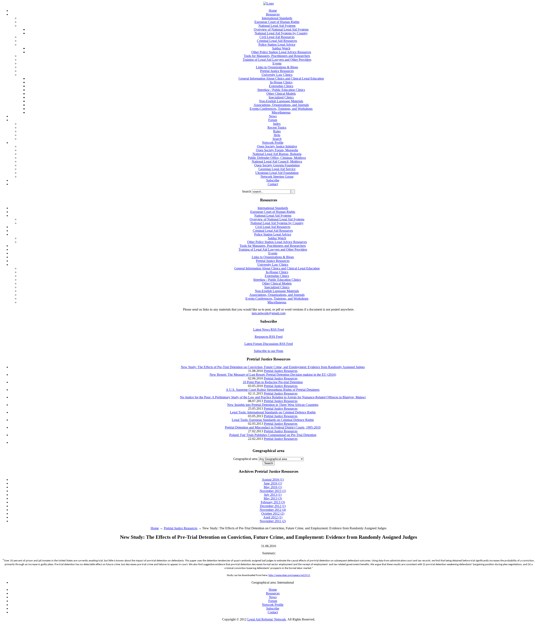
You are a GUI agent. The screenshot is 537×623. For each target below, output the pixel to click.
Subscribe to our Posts (268, 351)
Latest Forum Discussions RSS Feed (268, 344)
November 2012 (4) (273, 510)
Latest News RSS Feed (268, 329)
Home (155, 528)
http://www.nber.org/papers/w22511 (289, 575)
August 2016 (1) (273, 479)
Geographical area (245, 459)
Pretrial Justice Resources (280, 371)
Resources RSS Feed (269, 336)
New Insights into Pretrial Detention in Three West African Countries (272, 405)
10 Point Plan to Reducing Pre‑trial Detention (273, 382)
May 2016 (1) (273, 487)
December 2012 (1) (273, 506)
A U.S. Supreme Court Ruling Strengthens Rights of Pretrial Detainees (272, 389)
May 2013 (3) (273, 498)
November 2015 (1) (273, 491)
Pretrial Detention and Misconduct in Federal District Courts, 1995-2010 (273, 427)
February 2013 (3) (273, 502)
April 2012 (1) (272, 517)
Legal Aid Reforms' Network (266, 619)
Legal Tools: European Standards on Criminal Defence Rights (273, 420)
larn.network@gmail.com (268, 313)
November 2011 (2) (273, 521)
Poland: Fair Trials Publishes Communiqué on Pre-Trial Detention (272, 435)
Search (247, 191)
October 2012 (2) (272, 513)
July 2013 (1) (273, 494)
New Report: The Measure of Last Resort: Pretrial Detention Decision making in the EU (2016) (273, 374)
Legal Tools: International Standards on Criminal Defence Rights (273, 412)
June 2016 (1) (273, 483)
